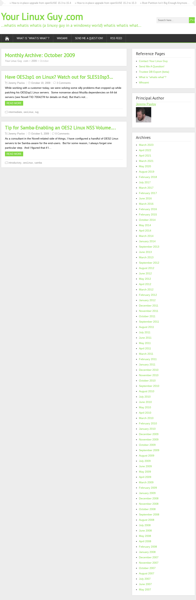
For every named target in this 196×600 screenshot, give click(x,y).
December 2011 (148, 305)
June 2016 (145, 198)
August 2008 (146, 519)
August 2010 (146, 391)
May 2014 (145, 225)
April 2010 (145, 412)
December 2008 (148, 498)
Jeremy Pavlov (16, 83)
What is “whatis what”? (33, 38)
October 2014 (147, 219)
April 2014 (145, 230)
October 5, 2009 (40, 133)
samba (38, 162)
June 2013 (145, 252)
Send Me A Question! (89, 38)
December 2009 (148, 434)
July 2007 (145, 578)
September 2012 (149, 262)
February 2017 (148, 193)
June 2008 (145, 530)
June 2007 (145, 584)
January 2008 (147, 552)
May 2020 (145, 166)
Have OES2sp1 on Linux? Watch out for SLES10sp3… (59, 77)
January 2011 (147, 364)
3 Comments (64, 83)
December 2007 (148, 557)
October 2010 (147, 380)
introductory (14, 162)
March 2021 (146, 160)
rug (36, 112)
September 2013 (149, 246)
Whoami (62, 38)
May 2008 (145, 535)
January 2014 (147, 241)
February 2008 (148, 546)
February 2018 (148, 177)
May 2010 (145, 407)
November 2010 (148, 375)
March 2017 (146, 187)
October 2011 (147, 316)
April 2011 (145, 348)
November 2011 (148, 310)
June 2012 (145, 273)
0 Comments (62, 133)
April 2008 (145, 541)
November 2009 (148, 439)
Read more (14, 103)
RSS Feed (116, 38)
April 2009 (145, 477)
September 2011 (149, 321)
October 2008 (147, 509)
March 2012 (146, 289)
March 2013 (146, 257)
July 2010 (145, 396)
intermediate (15, 112)
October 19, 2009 (40, 83)
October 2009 (147, 444)
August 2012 (146, 268)
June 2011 (145, 337)
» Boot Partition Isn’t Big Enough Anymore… (159, 3)
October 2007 (147, 568)
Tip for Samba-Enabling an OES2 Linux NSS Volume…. (60, 128)
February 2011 (148, 359)
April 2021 (145, 155)
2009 (34, 61)
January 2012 (147, 300)
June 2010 (145, 402)
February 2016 (148, 209)
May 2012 (145, 278)
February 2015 (148, 214)
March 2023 (146, 144)
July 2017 (145, 182)
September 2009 (149, 450)
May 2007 (145, 589)
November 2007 (148, 562)
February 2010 (148, 423)
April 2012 (145, 284)
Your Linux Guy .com (42, 16)
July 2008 (145, 525)
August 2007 (146, 573)
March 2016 (146, 203)
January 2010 (147, 428)
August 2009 (146, 455)
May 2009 (145, 471)
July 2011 (144, 332)
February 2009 (148, 487)
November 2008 (148, 503)
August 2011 (146, 327)
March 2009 (146, 482)
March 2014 (146, 235)
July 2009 (145, 460)
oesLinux (28, 112)
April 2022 (145, 150)
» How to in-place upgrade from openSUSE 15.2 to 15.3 (100, 3)
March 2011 (146, 353)
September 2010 (149, 385)
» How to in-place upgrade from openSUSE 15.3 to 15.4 (35, 3)
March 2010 (146, 418)
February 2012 (148, 294)
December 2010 (148, 369)
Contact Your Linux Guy (153, 61)
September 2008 (149, 514)
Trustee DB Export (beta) (154, 71)
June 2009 (145, 466)
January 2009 (147, 493)
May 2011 (145, 343)
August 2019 (146, 171)
